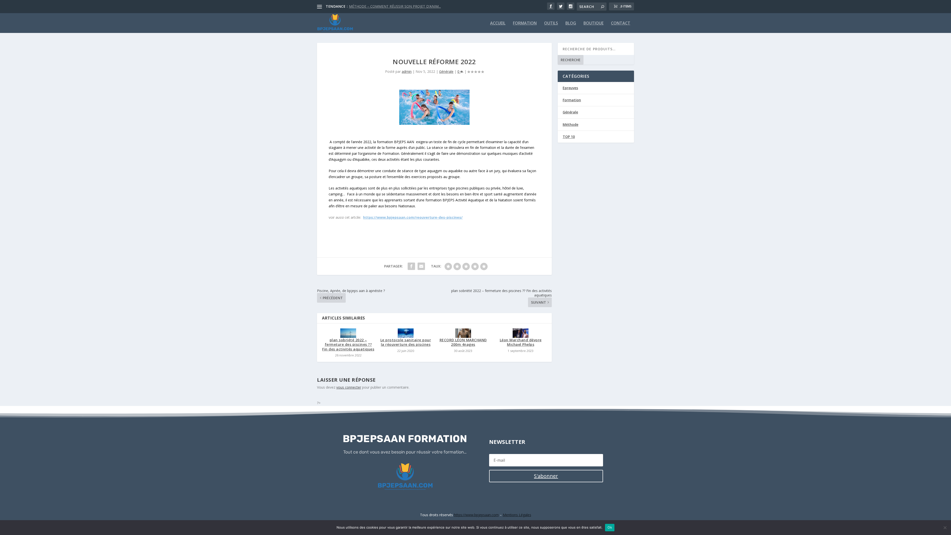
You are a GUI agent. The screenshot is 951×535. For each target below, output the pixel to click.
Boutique (593, 23)
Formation (525, 23)
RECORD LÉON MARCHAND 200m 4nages (463, 342)
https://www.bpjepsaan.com (476, 514)
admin (407, 71)
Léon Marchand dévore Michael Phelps (521, 342)
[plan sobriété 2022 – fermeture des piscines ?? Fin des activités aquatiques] (348, 333)
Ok (610, 527)
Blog (570, 23)
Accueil (497, 23)
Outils (551, 23)
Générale (446, 71)
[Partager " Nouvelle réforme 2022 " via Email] (421, 266)
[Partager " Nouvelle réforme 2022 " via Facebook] (411, 266)
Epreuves (570, 87)
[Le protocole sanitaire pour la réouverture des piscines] (406, 333)
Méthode (570, 124)
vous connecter (348, 387)
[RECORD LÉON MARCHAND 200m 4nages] (463, 333)
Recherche (571, 59)
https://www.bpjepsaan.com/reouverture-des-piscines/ (413, 217)
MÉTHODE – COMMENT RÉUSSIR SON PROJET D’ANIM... (395, 6)
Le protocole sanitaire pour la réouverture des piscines (405, 342)
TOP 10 (569, 136)
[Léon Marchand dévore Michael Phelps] (520, 333)
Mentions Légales (517, 514)
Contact (620, 23)
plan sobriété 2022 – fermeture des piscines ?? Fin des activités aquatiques (348, 344)
